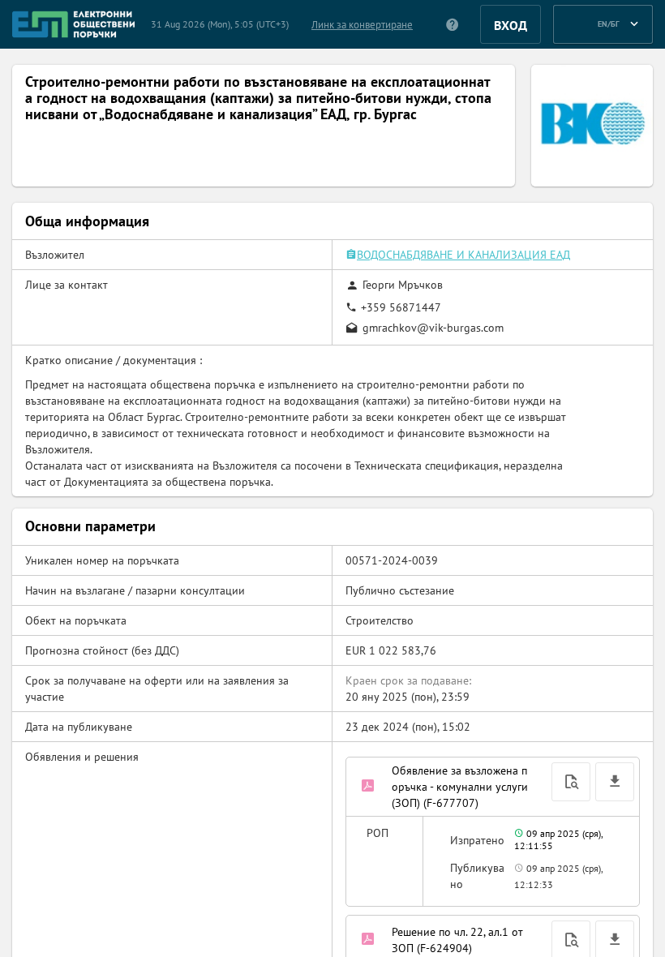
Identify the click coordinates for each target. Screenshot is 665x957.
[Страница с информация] (453, 24)
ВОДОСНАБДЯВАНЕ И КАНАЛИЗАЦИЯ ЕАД (463, 254)
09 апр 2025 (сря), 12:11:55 (558, 839)
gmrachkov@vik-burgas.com (433, 327)
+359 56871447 (401, 307)
